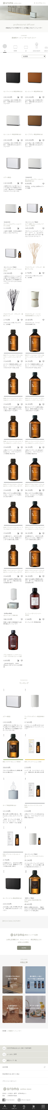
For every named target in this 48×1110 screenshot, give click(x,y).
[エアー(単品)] (13, 701)
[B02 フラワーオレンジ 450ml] (13, 746)
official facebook (10, 1099)
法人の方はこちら (41, 3)
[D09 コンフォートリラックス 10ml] (34, 790)
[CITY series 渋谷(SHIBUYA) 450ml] (34, 882)
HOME (4, 1031)
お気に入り (14, 1108)
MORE (24, 948)
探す (24, 1108)
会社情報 (5, 1067)
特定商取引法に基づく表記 (10, 1074)
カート (33, 1108)
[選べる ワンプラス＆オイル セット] (34, 838)
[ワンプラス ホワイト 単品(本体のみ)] (34, 701)
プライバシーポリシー (9, 1081)
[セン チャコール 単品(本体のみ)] (13, 882)
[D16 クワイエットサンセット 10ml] (13, 838)
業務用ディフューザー (14, 1031)
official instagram (25, 1099)
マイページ (4, 1108)
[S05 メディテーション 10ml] (34, 746)
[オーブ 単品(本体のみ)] (13, 790)
